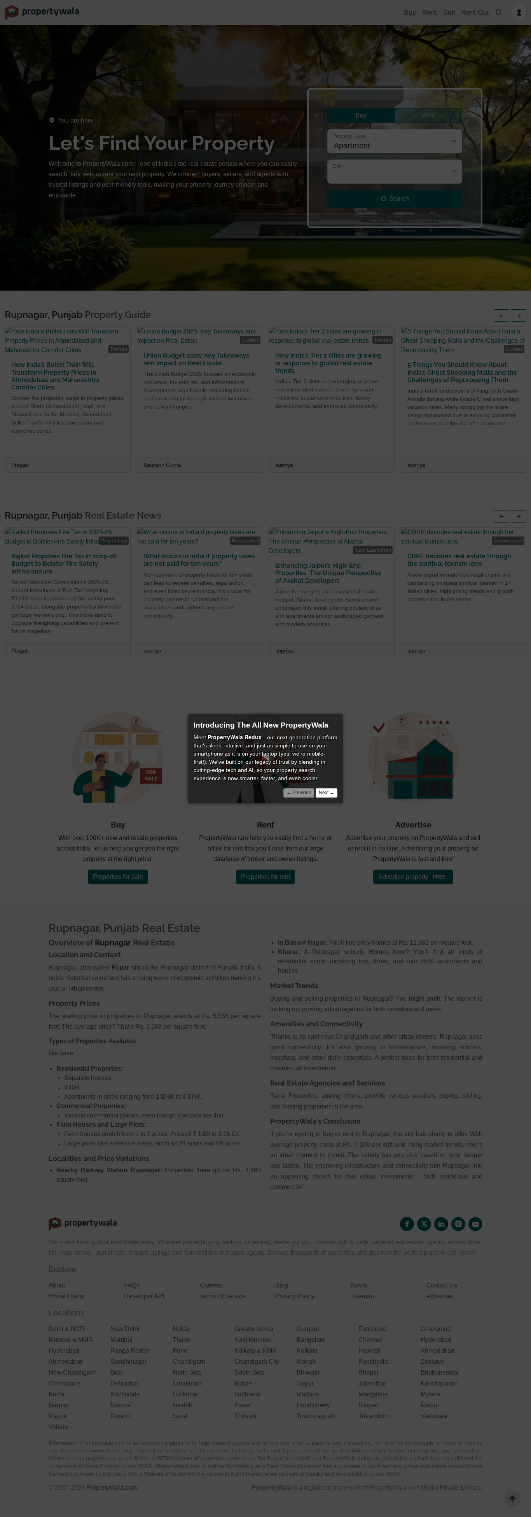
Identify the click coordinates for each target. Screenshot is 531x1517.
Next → (326, 792)
